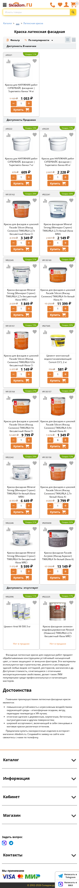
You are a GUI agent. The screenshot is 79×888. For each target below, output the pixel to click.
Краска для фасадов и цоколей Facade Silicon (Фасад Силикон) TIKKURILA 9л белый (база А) (57, 294)
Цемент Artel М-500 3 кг (17, 626)
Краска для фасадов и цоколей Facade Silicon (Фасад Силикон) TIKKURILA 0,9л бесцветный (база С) (21, 360)
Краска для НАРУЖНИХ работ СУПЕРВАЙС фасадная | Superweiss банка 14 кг (21, 88)
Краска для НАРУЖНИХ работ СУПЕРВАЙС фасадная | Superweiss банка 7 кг (21, 162)
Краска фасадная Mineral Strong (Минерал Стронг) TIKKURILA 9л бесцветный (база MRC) (21, 557)
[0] (73, 6)
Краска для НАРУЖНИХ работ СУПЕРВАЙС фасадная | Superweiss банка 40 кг (58, 162)
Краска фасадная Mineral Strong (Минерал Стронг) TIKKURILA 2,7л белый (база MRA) (58, 229)
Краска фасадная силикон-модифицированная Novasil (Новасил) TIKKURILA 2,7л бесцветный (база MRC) (58, 631)
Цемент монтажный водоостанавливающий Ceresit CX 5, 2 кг (58, 359)
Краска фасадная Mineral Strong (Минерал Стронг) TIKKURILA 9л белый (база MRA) (21, 491)
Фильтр (15, 40)
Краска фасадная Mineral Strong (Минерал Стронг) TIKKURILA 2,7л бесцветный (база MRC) (21, 294)
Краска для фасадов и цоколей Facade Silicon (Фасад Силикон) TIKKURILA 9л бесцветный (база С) (21, 426)
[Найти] (73, 12)
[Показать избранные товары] (60, 4)
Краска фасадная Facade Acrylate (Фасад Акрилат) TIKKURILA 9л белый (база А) (58, 556)
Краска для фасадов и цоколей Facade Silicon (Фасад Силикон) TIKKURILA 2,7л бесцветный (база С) (21, 229)
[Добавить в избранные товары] (34, 60)
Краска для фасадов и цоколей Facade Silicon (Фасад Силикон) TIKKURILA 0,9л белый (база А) (57, 426)
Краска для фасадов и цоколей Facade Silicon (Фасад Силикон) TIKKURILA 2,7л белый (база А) (57, 491)
